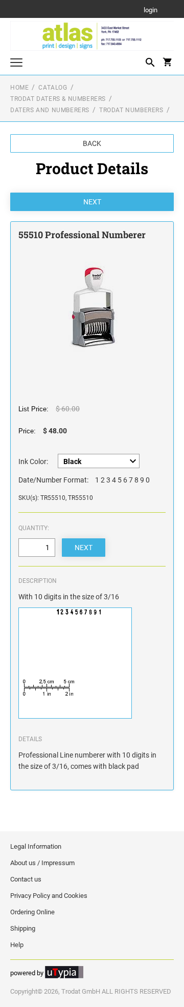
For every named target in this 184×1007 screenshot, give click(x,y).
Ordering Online (32, 912)
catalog (52, 87)
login (150, 10)
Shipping (22, 928)
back (92, 143)
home (19, 87)
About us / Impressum (42, 863)
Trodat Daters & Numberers (58, 98)
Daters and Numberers (49, 110)
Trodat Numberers (131, 110)
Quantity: (33, 528)
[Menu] (16, 63)
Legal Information (35, 846)
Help (17, 945)
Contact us (25, 879)
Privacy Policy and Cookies (48, 895)
